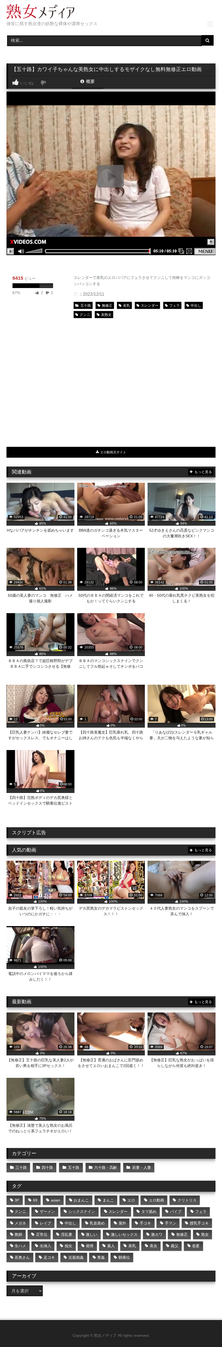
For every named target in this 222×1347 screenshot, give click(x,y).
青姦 (101, 1257)
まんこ (108, 1200)
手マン (170, 1223)
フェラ (174, 305)
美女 (153, 1246)
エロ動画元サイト (112, 452)
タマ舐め (148, 1211)
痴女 (68, 1246)
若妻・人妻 (141, 1167)
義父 (174, 1246)
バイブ (175, 1211)
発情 (89, 1246)
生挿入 (45, 1246)
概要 (90, 81)
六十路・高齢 (105, 1167)
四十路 (47, 1167)
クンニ (85, 315)
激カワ (156, 1234)
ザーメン (47, 1211)
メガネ (20, 1223)
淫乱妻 (66, 1234)
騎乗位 (124, 1257)
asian (55, 1200)
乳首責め (97, 1223)
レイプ (45, 1223)
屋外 (122, 1223)
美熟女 (106, 315)
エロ (131, 1200)
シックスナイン (81, 1211)
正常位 (41, 1234)
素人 (111, 1246)
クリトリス (187, 1200)
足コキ (49, 1257)
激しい (91, 1234)
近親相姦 (76, 1257)
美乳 (126, 305)
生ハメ (20, 1246)
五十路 (85, 305)
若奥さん (22, 1257)
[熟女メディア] (111, 12)
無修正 (107, 305)
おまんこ (81, 1200)
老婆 (196, 1246)
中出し (196, 305)
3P (17, 1200)
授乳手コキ (199, 1223)
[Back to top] (205, 1331)
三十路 (21, 1167)
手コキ (145, 1223)
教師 (18, 1234)
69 (35, 1200)
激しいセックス (124, 1234)
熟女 (205, 1234)
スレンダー (149, 305)
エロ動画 (156, 1200)
